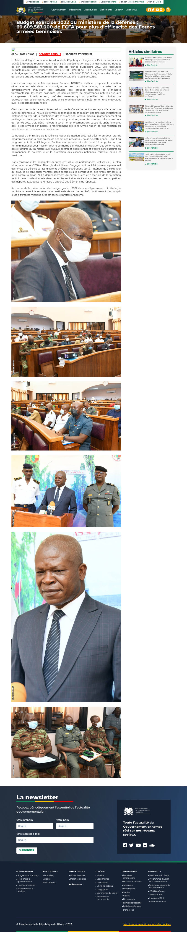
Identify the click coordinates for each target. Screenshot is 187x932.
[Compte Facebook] (149, 9)
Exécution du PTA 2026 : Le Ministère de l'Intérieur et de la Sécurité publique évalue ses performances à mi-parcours (158, 75)
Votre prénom (24, 820)
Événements (75, 884)
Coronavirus (129, 871)
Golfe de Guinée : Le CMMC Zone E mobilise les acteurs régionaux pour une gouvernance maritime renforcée (157, 92)
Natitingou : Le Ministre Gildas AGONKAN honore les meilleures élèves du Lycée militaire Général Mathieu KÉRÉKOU (159, 125)
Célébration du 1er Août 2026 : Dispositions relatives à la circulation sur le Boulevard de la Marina (159, 157)
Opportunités (77, 871)
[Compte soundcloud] (152, 845)
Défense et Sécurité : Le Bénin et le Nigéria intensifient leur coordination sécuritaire (158, 60)
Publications (50, 871)
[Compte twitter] (153, 9)
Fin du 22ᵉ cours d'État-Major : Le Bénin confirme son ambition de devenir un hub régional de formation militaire (159, 109)
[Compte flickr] (161, 9)
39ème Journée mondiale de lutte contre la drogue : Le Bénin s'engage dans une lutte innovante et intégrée (159, 141)
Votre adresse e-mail (28, 833)
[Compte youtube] (157, 9)
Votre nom (62, 820)
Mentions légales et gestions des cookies (147, 924)
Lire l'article (152, 65)
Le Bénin (100, 871)
